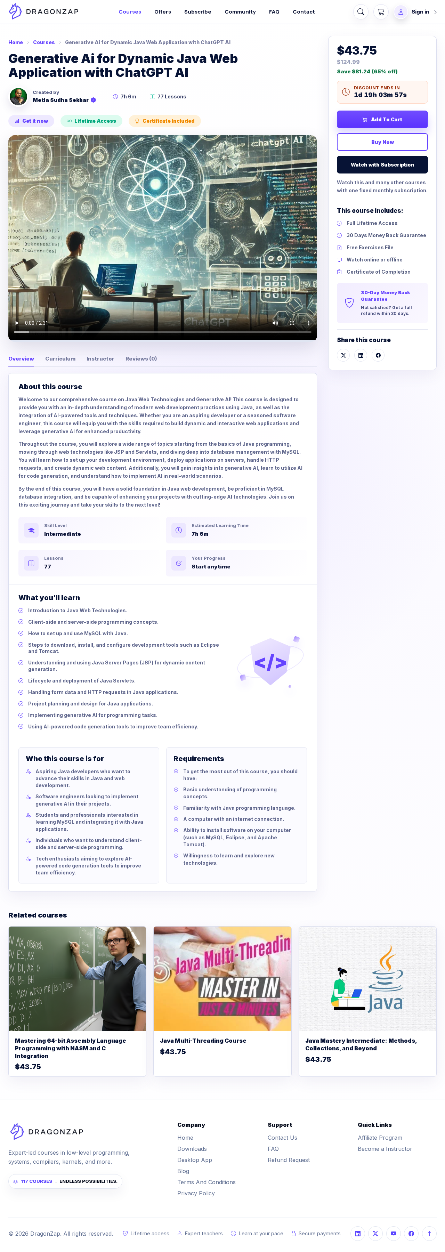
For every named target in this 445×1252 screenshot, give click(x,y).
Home (15, 42)
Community (240, 11)
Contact (304, 11)
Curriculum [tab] (60, 358)
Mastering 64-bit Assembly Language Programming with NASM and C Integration (70, 1048)
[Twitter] (375, 1233)
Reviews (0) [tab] (141, 358)
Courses (130, 11)
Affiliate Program (380, 1137)
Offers (162, 11)
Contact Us (282, 1137)
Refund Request (289, 1159)
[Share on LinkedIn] (360, 355)
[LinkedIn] (357, 1233)
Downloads (192, 1148)
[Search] (361, 11)
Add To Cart (386, 119)
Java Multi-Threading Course (203, 1040)
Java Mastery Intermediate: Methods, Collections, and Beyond (361, 1044)
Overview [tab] (21, 358)
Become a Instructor (385, 1148)
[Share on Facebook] (378, 355)
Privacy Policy (196, 1193)
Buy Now (382, 142)
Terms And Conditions (206, 1182)
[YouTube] (393, 1233)
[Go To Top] (429, 1233)
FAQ (274, 11)
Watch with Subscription (382, 165)
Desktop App (194, 1159)
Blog (183, 1171)
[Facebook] (411, 1233)
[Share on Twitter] (343, 355)
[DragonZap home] (43, 12)
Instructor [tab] (100, 358)
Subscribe (197, 11)
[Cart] (381, 11)
